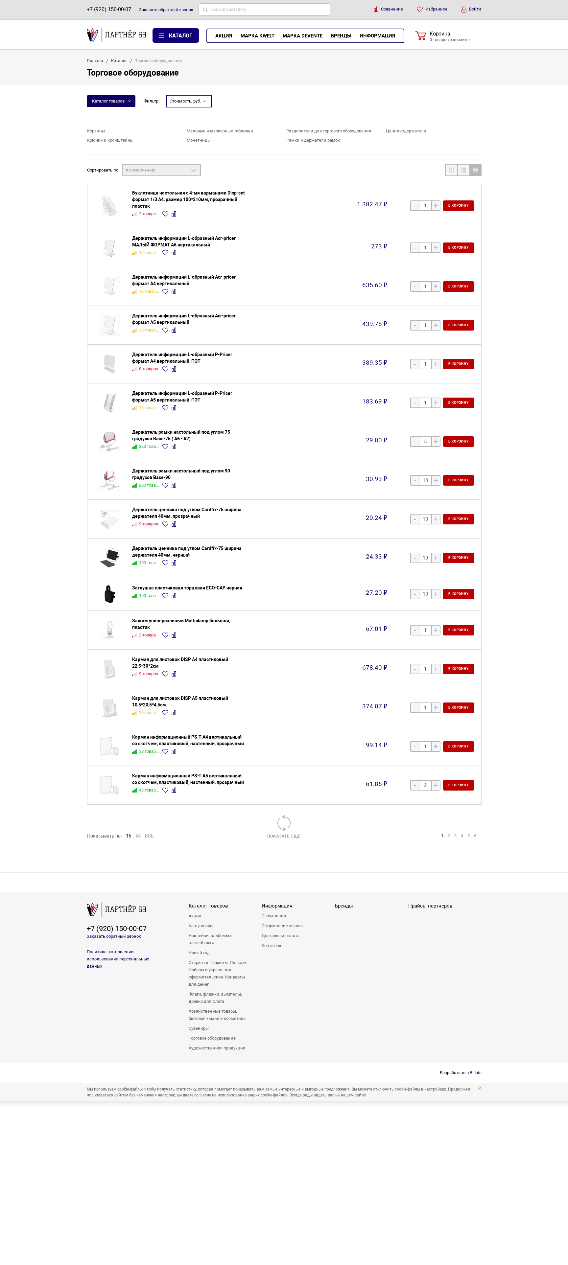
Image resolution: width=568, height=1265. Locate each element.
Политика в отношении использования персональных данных (118, 959)
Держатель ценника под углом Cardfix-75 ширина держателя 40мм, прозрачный (187, 513)
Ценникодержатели (406, 130)
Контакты (271, 945)
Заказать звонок (166, 9)
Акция (223, 36)
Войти (474, 9)
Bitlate (476, 1072)
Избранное (435, 9)
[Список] (463, 170)
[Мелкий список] (475, 170)
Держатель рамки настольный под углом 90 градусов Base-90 (181, 474)
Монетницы (199, 140)
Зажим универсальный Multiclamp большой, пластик (181, 624)
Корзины (96, 130)
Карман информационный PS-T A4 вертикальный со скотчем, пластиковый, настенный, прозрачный (188, 740)
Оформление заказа (282, 925)
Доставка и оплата (280, 935)
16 (128, 836)
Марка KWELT (257, 36)
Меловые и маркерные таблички (220, 130)
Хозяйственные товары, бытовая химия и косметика (217, 1015)
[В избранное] (166, 214)
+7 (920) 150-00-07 (109, 9)
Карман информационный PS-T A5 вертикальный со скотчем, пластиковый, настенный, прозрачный (188, 779)
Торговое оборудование (212, 1038)
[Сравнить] (174, 214)
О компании (274, 915)
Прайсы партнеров (430, 906)
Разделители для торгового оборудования (328, 130)
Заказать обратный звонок (114, 936)
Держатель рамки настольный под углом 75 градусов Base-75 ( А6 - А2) (181, 435)
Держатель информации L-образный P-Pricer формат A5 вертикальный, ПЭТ (182, 396)
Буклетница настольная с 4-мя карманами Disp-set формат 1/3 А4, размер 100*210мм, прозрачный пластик (188, 199)
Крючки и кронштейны (110, 140)
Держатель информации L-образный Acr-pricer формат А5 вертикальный (184, 319)
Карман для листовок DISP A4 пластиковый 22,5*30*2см (180, 663)
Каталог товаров (108, 101)
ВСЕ (149, 836)
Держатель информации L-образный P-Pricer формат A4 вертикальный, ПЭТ (182, 358)
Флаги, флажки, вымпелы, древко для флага (215, 998)
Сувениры (199, 1028)
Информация (377, 36)
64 (138, 836)
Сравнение (391, 9)
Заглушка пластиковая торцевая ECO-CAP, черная (187, 587)
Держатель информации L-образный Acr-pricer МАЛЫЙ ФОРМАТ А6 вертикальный (184, 241)
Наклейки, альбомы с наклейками (210, 939)
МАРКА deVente (302, 36)
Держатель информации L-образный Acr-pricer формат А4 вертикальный (184, 280)
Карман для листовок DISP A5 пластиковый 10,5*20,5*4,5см (180, 701)
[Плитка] (451, 170)
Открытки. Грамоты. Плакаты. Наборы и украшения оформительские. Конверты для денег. (218, 973)
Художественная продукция (217, 1048)
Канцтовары (201, 925)
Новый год (199, 952)
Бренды (341, 36)
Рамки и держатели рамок (313, 140)
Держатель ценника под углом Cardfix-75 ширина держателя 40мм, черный (187, 552)
